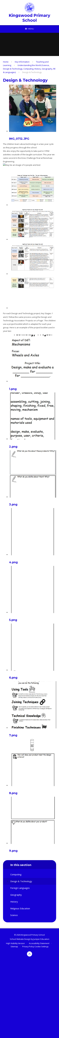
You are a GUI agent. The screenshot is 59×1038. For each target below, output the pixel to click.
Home (5, 61)
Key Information (22, 61)
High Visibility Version (15, 943)
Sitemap (14, 946)
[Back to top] (29, 954)
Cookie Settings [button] (41, 946)
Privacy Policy (28, 946)
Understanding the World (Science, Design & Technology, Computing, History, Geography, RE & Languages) (29, 69)
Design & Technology (32, 72)
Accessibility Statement (39, 943)
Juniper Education (41, 939)
